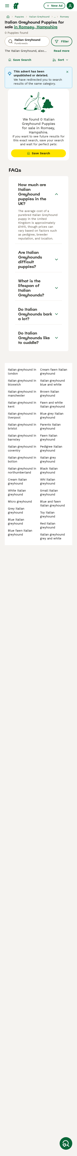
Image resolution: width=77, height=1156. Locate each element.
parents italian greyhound (50, 426)
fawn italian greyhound (48, 437)
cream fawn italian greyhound (53, 371)
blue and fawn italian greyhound (52, 503)
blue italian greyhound (16, 521)
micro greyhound (20, 501)
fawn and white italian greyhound (52, 404)
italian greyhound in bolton (22, 459)
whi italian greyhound (47, 481)
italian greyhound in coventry (22, 448)
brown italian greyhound (49, 393)
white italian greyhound (17, 492)
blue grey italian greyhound (51, 415)
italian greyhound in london (22, 371)
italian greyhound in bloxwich (22, 382)
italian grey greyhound (48, 459)
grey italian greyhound (16, 510)
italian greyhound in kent (22, 404)
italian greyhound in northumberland (22, 470)
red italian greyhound (47, 525)
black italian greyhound (49, 470)
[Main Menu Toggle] (7, 6)
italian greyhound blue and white (52, 382)
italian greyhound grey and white (52, 536)
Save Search (22, 60)
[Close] (67, 72)
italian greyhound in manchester (22, 393)
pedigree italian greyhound (51, 448)
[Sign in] (70, 5)
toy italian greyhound (47, 514)
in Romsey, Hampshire (35, 27)
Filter (65, 41)
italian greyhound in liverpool (22, 415)
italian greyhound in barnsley (22, 437)
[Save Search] (66, 1143)
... (55, 16)
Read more (61, 51)
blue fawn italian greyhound (20, 532)
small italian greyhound (49, 492)
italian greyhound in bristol (22, 426)
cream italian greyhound (17, 481)
